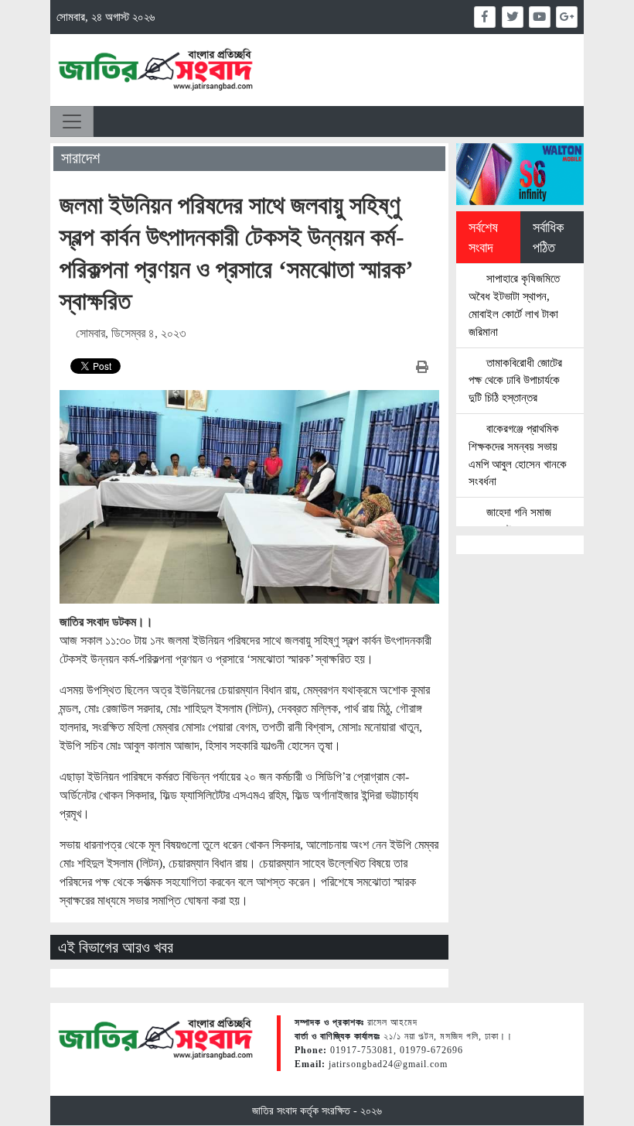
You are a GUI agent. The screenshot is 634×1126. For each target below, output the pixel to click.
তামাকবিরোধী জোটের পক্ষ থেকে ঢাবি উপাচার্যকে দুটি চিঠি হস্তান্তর (515, 380)
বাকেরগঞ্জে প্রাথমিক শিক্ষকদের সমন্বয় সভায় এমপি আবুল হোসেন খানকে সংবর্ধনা (518, 455)
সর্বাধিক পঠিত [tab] (548, 237)
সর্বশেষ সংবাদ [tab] (483, 237)
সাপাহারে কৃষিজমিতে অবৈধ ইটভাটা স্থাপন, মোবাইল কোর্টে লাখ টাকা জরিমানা (514, 304)
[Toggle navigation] (72, 121)
